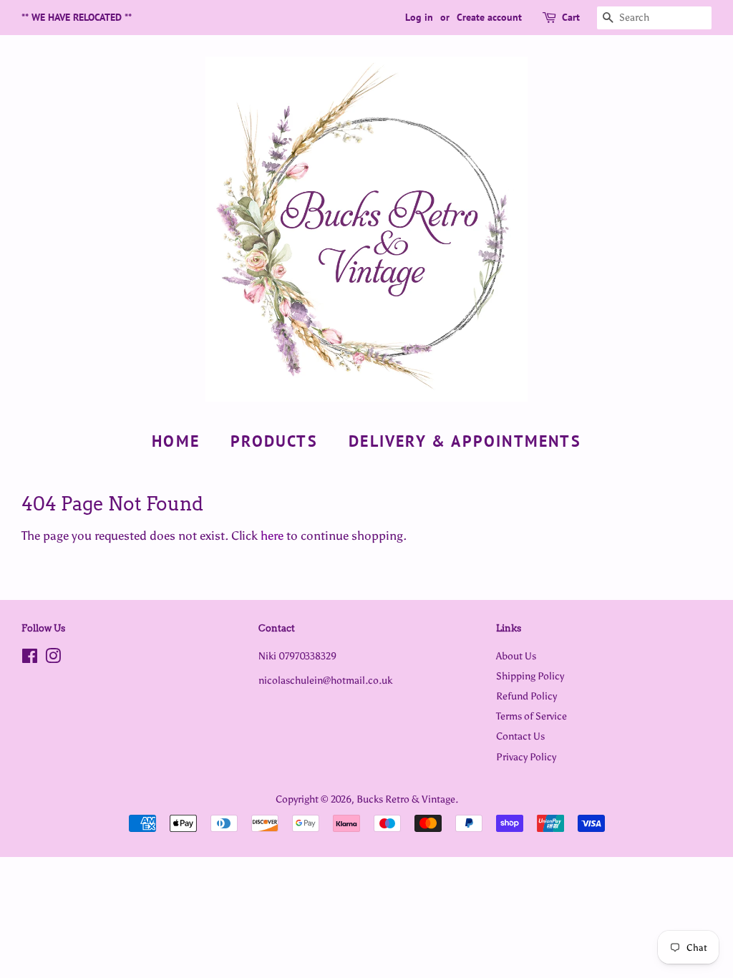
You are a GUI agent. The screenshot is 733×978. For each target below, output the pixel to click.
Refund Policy (526, 695)
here (272, 535)
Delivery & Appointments (465, 441)
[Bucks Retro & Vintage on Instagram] (53, 658)
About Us (516, 655)
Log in (419, 17)
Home (176, 441)
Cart (571, 17)
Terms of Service (531, 716)
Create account (489, 17)
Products (274, 441)
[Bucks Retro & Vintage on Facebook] (29, 658)
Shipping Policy (530, 675)
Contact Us (520, 736)
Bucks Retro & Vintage (405, 799)
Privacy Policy (526, 756)
